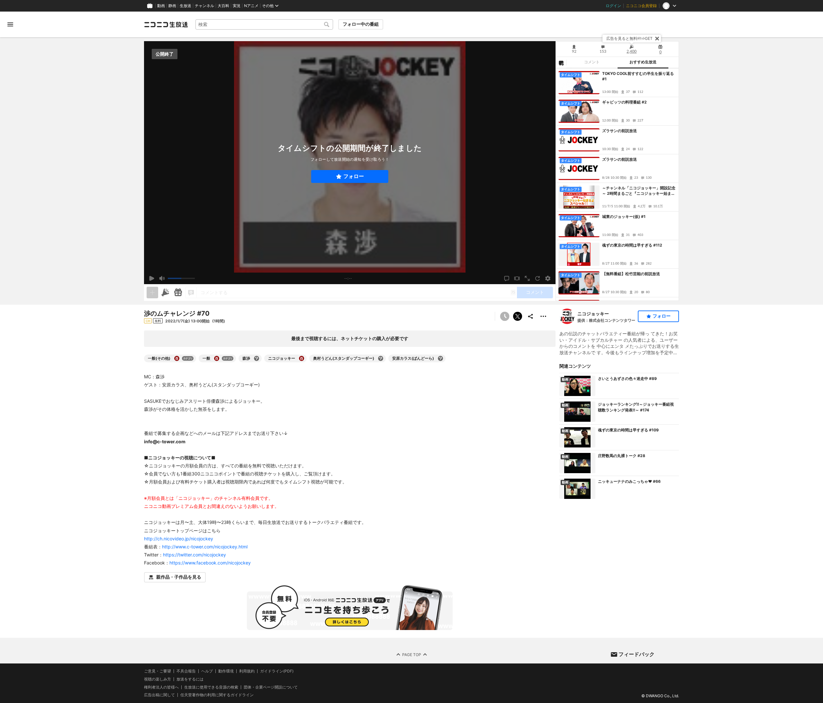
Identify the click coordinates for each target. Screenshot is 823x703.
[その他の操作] (543, 316)
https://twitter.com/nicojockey (194, 554)
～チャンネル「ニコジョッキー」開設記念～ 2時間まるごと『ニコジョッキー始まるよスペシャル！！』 (638, 190)
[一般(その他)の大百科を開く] (176, 358)
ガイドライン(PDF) (277, 671)
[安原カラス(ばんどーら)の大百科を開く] (440, 358)
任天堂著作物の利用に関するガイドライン (217, 695)
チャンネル (204, 6)
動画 (161, 6)
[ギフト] (178, 292)
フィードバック (637, 654)
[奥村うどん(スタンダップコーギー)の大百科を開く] (380, 358)
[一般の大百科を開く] (216, 358)
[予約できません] (504, 316)
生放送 (185, 6)
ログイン (613, 6)
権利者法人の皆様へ (161, 686)
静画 (172, 6)
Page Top (411, 654)
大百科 (223, 6)
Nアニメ (251, 6)
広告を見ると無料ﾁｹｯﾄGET (629, 38)
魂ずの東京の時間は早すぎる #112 (632, 245)
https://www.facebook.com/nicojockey (210, 562)
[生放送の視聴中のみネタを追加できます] (152, 292)
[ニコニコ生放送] (166, 24)
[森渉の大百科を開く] (256, 358)
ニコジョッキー (593, 313)
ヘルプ (207, 671)
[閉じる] (657, 38)
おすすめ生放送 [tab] (642, 62)
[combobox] (264, 24)
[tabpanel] (617, 184)
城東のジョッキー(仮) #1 (624, 216)
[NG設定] (561, 62)
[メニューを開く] (10, 24)
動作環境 (226, 671)
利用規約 (247, 671)
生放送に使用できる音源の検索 (211, 687)
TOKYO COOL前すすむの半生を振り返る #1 (638, 76)
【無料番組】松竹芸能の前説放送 (631, 273)
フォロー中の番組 (361, 24)
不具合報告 (186, 671)
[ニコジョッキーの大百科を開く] (301, 358)
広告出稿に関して (159, 694)
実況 (236, 6)
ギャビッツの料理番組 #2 (624, 102)
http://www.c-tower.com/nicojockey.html (205, 546)
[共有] (530, 316)
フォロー (353, 176)
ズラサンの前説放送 (619, 130)
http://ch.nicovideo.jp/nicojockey (178, 538)
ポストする (517, 316)
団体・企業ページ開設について (271, 687)
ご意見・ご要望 (157, 671)
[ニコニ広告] (165, 292)
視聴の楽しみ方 (157, 678)
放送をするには (189, 679)
